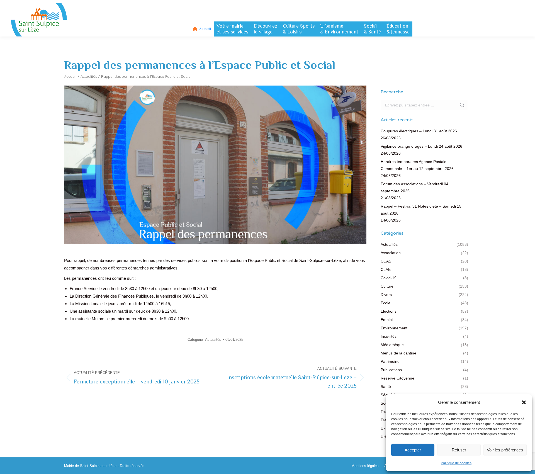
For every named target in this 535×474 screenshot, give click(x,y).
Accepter (413, 450)
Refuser (459, 450)
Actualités (89, 76)
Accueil (70, 76)
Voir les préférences (505, 450)
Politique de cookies (456, 463)
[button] (524, 402)
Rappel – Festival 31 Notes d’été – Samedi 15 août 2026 (421, 209)
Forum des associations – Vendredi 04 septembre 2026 (414, 187)
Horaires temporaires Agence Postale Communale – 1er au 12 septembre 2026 (417, 165)
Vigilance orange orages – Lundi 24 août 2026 (421, 146)
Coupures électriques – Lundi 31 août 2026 (419, 131)
